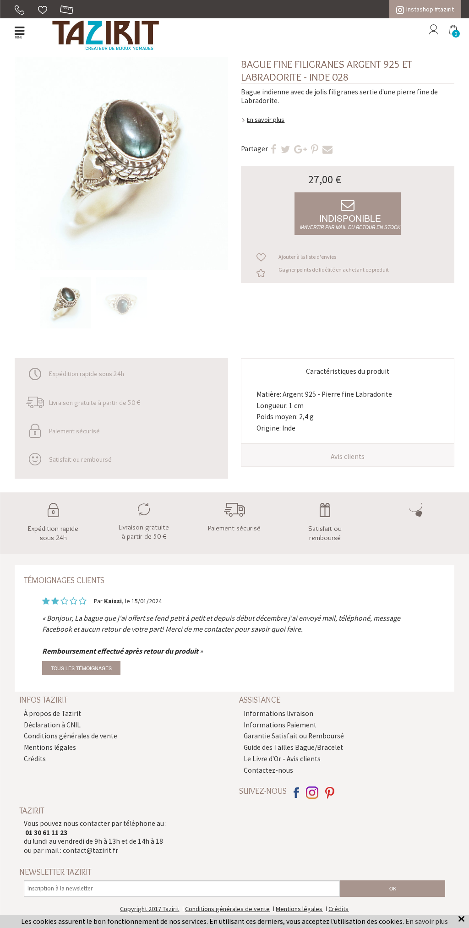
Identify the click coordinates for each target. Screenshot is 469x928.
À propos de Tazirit (52, 713)
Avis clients (348, 456)
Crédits (35, 758)
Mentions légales (50, 747)
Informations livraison (278, 713)
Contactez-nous (268, 770)
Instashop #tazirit (430, 9)
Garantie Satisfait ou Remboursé (294, 735)
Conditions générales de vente (70, 735)
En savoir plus (265, 119)
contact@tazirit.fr (90, 850)
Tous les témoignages (81, 668)
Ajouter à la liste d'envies (307, 256)
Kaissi (113, 601)
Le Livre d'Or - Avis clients (282, 758)
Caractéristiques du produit (347, 371)
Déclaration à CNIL (52, 725)
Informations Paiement (280, 725)
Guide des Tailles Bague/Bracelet (293, 747)
